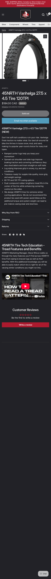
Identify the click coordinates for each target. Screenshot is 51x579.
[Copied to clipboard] (23, 234)
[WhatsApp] (20, 234)
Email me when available (25, 121)
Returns (5, 226)
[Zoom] (45, 36)
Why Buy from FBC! (10, 212)
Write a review (25, 325)
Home (4, 30)
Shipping (5, 107)
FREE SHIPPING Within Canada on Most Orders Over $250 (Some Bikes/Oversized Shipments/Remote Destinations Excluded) (25, 3)
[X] (13, 234)
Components (14, 24)
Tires (33, 24)
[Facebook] (10, 234)
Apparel (42, 24)
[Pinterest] (16, 234)
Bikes (4, 24)
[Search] (43, 14)
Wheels (25, 24)
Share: (4, 234)
